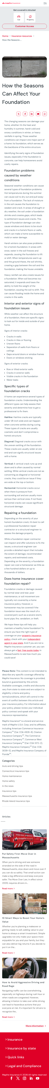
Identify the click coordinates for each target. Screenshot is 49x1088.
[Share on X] (18, 114)
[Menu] (45, 3)
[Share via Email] (38, 114)
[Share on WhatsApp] (44, 114)
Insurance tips (9, 791)
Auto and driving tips (12, 766)
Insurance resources (22, 36)
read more (7, 888)
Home (5, 36)
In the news (7, 786)
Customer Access (24, 26)
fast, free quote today (28, 650)
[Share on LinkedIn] (31, 114)
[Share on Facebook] (25, 114)
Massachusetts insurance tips (17, 796)
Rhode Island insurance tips (16, 801)
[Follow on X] (18, 1078)
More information (35, 1025)
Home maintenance (12, 776)
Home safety (8, 781)
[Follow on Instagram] (24, 1078)
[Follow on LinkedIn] (31, 1078)
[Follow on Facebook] (11, 1078)
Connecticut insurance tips (15, 771)
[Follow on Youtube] (37, 1078)
